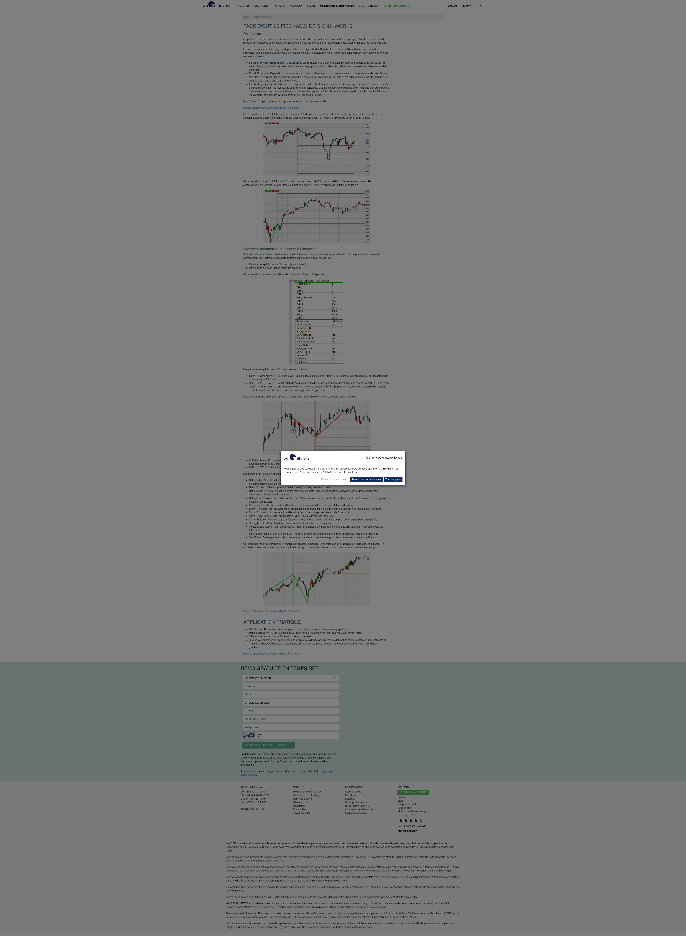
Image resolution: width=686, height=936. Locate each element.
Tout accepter (393, 479)
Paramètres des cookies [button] (334, 479)
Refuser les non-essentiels (366, 479)
